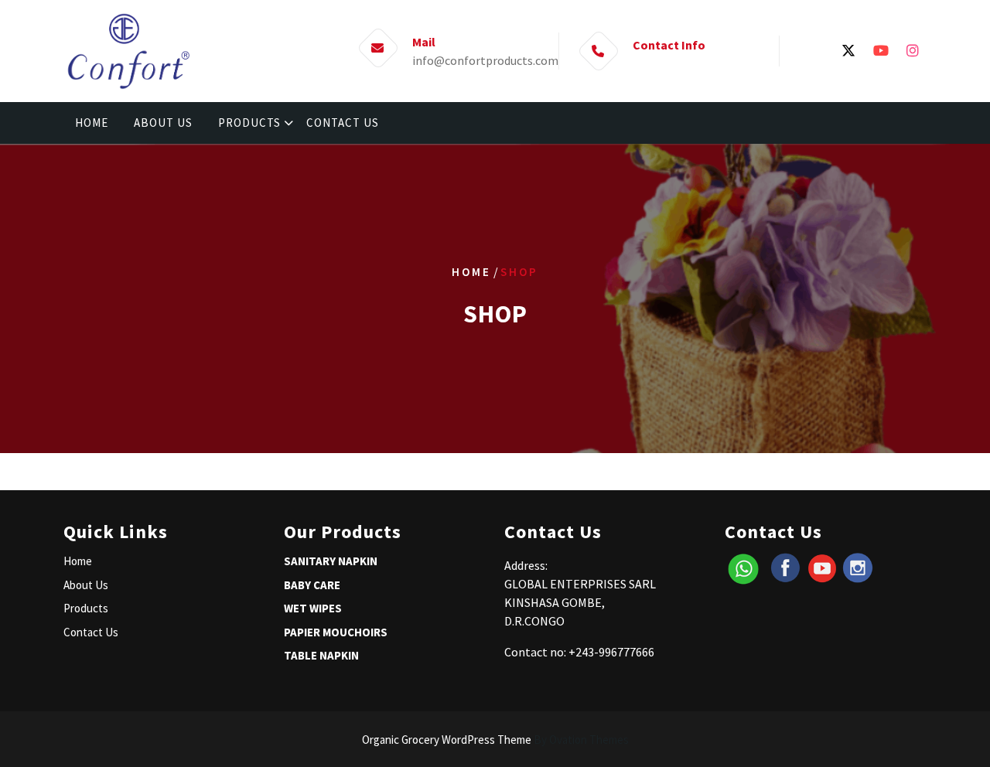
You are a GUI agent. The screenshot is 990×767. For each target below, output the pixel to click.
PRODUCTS (249, 122)
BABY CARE (312, 585)
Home (471, 271)
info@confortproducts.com (485, 60)
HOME (91, 122)
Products (85, 608)
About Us (85, 585)
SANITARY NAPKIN (330, 561)
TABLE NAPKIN (321, 655)
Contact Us (90, 632)
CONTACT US (342, 122)
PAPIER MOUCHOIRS (335, 632)
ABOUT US (163, 122)
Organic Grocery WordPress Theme (495, 739)
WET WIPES (313, 608)
